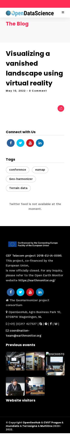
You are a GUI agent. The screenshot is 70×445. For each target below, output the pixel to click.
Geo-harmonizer (21, 179)
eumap (40, 169)
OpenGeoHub (31, 422)
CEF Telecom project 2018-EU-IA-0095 (33, 255)
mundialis (12, 426)
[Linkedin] (40, 143)
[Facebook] (11, 143)
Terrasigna (29, 426)
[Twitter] (20, 143)
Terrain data (18, 188)
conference (17, 169)
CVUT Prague (52, 422)
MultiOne (46, 426)
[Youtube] (30, 143)
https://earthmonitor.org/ (36, 280)
